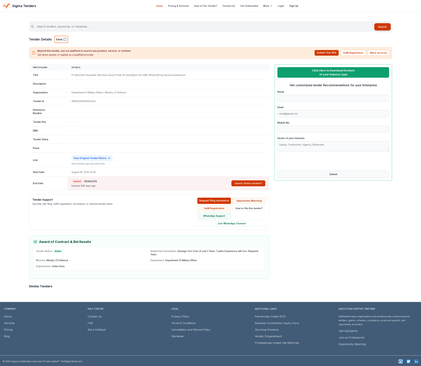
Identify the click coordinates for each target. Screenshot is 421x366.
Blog (7, 336)
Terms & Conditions (183, 323)
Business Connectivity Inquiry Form (277, 323)
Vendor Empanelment (268, 336)
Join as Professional (351, 337)
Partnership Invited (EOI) (270, 316)
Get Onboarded (249, 5)
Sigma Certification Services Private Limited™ (36, 361)
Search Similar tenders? (248, 183)
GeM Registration (353, 52)
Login (281, 5)
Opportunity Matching (249, 200)
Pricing (8, 329)
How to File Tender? (205, 5)
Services (9, 323)
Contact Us (228, 5)
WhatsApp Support (214, 215)
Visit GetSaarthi (348, 331)
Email (280, 107)
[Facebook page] (401, 361)
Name (280, 91)
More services (378, 52)
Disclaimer (177, 336)
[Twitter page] (408, 361)
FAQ (90, 323)
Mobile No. (283, 122)
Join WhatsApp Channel (232, 223)
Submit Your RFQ (326, 52)
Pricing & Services (178, 5)
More (266, 5)
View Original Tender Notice (90, 158)
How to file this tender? (249, 208)
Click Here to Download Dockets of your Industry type (333, 72)
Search (382, 26)
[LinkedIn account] (416, 361)
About (8, 316)
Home (159, 5)
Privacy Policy (180, 316)
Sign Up (293, 5)
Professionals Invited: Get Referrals (277, 342)
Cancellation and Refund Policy (190, 329)
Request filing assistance (214, 200)
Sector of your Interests (291, 138)
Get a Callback (97, 329)
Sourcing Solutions (267, 329)
